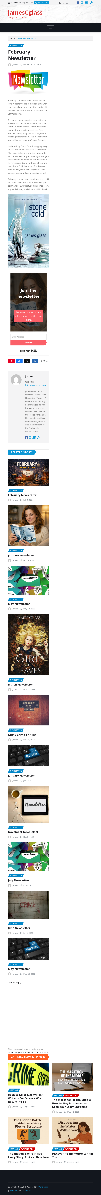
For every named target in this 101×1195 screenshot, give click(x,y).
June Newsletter (19, 928)
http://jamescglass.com (35, 385)
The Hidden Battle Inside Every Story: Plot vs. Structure (28, 1155)
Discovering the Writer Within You (72, 1155)
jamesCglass (25, 12)
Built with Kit (28, 351)
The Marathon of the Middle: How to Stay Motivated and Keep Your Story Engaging (72, 1103)
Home (12, 38)
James (15, 64)
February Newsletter (27, 38)
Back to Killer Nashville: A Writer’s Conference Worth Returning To (26, 1098)
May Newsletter (19, 604)
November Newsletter (23, 832)
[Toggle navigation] (50, 27)
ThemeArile (26, 1190)
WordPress (43, 1187)
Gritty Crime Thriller (22, 734)
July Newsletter (18, 880)
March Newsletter (20, 684)
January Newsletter (21, 555)
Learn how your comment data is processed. (28, 1052)
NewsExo (14, 1190)
